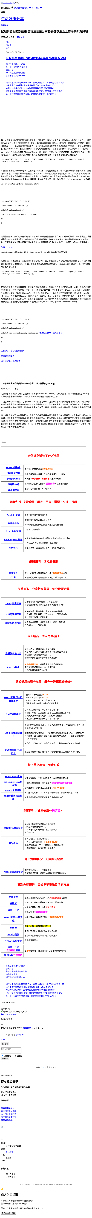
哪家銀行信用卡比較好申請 (50, 333)
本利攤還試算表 (7, 356)
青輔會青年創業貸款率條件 (12, 351)
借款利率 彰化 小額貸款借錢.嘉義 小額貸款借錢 (36, 58)
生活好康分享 (12, 19)
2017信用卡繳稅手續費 (15, 64)
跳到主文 (5, 25)
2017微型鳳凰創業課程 (15, 73)
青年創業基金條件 (8, 1117)
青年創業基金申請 (8, 1111)
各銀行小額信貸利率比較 (16, 972)
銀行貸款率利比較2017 (10, 361)
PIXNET (28, 1184)
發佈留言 (5, 1059)
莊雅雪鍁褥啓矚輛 (8, 1014)
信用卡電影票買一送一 (15, 76)
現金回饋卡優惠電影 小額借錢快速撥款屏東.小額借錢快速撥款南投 (34, 91)
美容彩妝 (19, 1035)
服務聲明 (69, 1184)
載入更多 (5, 1044)
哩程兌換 (9, 70)
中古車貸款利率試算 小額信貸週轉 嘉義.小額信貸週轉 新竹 (31, 85)
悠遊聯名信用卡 (12, 974)
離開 (13, 1213)
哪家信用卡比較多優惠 (15, 966)
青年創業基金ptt (7, 1108)
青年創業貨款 (6, 1120)
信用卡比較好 (6, 247)
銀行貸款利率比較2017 (15, 977)
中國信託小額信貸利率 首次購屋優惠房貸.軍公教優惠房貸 (30, 88)
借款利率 (9, 969)
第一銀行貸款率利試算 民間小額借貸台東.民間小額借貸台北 (31, 94)
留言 (31, 1028)
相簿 (8, 42)
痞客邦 (26, 1028)
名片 (8, 48)
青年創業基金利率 (8, 1114)
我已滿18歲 (6, 1213)
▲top (3, 1039)
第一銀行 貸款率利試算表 (16, 67)
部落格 (9, 45)
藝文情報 (20, 37)
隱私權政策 (59, 1184)
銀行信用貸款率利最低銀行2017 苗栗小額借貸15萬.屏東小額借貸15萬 (35, 83)
